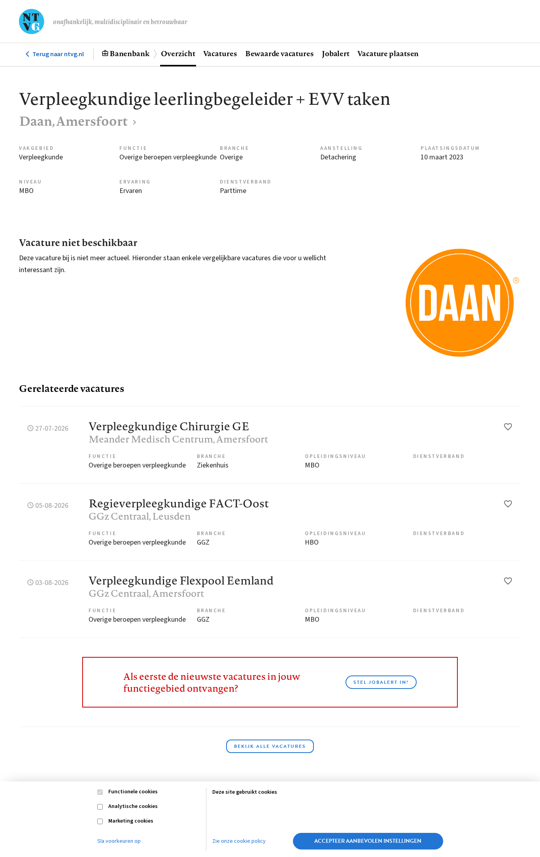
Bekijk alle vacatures (270, 746)
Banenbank (129, 53)
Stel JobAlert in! (381, 682)
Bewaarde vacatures (279, 53)
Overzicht (178, 53)
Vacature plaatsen (388, 53)
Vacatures (220, 53)
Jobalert (335, 53)
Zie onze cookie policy (239, 841)
